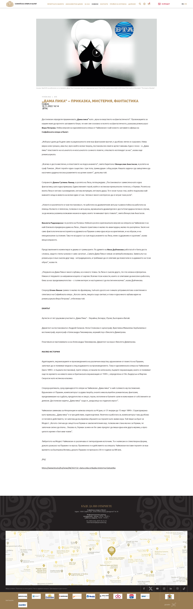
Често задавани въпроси (41, 588)
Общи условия (10, 588)
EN (186, 4)
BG (183, 4)
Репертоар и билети (55, 4)
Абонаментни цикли (74, 4)
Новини (95, 4)
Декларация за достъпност (58, 588)
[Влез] (144, 4)
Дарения (132, 4)
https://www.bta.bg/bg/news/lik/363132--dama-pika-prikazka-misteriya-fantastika (78, 468)
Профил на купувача (118, 4)
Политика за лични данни (24, 588)
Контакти (104, 4)
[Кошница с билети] (149, 4)
